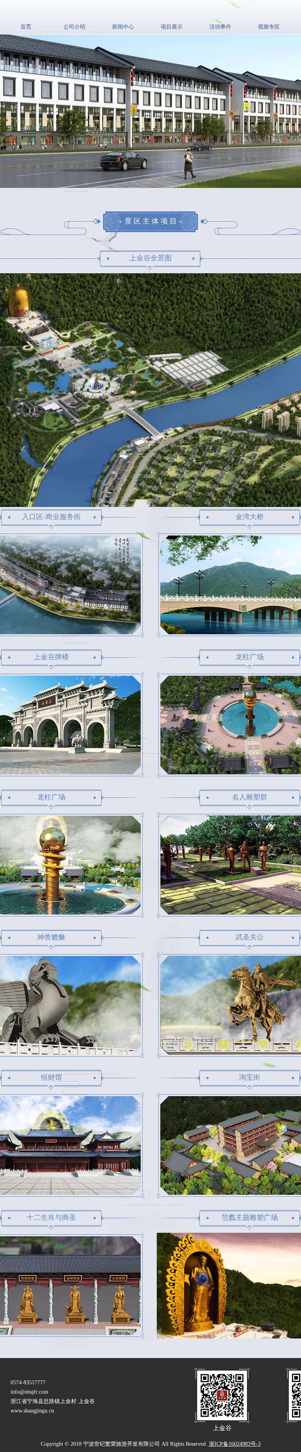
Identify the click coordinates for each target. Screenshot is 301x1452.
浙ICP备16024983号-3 (235, 1444)
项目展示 (172, 27)
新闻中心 (123, 27)
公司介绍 (74, 27)
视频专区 (269, 27)
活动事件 (220, 27)
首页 (25, 27)
